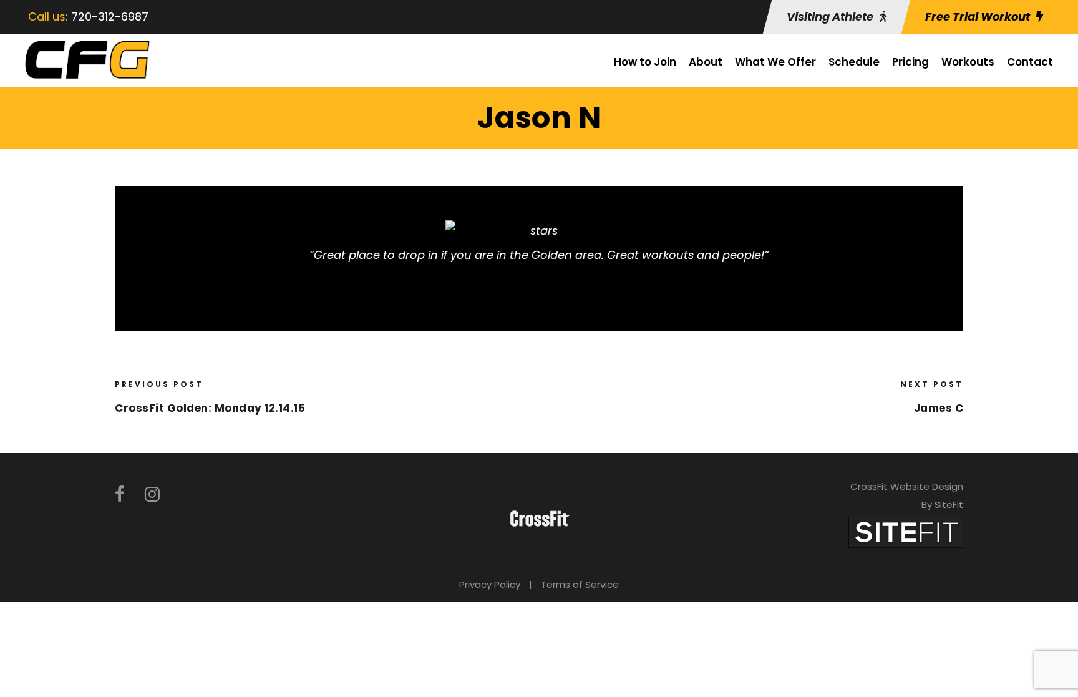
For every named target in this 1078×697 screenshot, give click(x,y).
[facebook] (120, 494)
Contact (1030, 61)
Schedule (854, 61)
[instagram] (152, 494)
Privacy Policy (489, 584)
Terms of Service (580, 584)
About (705, 61)
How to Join (645, 61)
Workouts (967, 61)
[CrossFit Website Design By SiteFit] (905, 531)
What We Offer (775, 61)
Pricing (910, 61)
